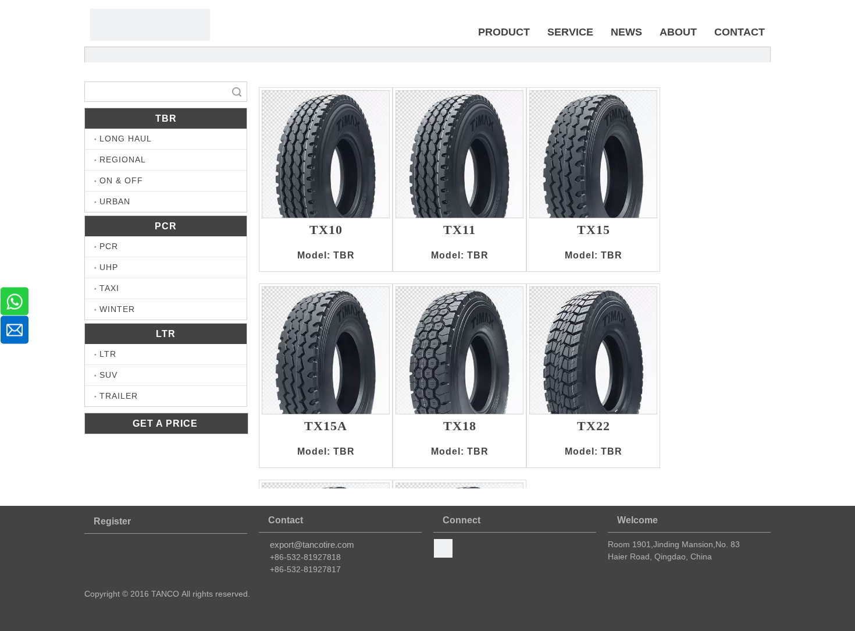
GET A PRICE (167, 423)
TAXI (109, 288)
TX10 (326, 230)
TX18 (459, 426)
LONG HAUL (125, 138)
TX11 (459, 230)
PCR (108, 246)
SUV (108, 375)
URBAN (114, 201)
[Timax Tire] (150, 25)
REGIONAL (122, 159)
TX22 (593, 426)
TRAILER (118, 395)
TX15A (325, 426)
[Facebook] (443, 548)
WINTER (117, 309)
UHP (108, 267)
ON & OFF (121, 180)
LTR (107, 354)
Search (237, 91)
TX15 (593, 230)
